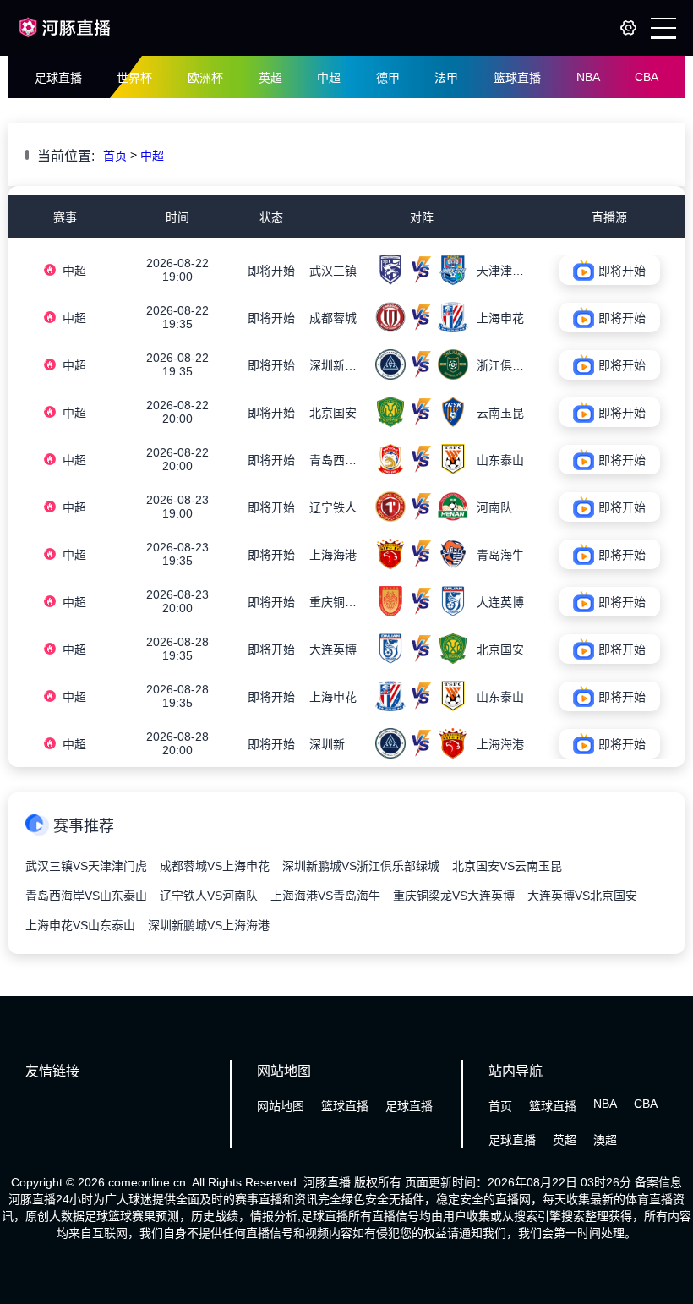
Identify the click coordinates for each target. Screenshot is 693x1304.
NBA (588, 77)
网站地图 (280, 1106)
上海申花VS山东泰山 (80, 925)
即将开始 (271, 270)
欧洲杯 (205, 78)
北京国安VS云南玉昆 (507, 866)
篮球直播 (517, 78)
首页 (115, 155)
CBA (646, 77)
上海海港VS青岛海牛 (325, 895)
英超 (270, 78)
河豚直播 (327, 1182)
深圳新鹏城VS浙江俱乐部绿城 (360, 866)
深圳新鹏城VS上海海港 (209, 925)
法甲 (446, 78)
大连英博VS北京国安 (582, 895)
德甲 (388, 78)
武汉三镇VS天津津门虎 (86, 866)
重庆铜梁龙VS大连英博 (454, 895)
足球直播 (58, 78)
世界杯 (134, 78)
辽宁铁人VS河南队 (209, 895)
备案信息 (658, 1182)
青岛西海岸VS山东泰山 (86, 895)
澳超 (605, 1140)
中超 (329, 78)
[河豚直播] (65, 40)
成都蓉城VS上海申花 (215, 866)
